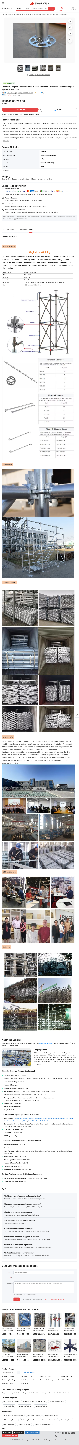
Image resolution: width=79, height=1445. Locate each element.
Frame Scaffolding (26, 1376)
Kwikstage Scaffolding (8, 1383)
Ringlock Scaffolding (8, 1376)
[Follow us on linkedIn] (56, 1435)
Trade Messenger (32, 1432)
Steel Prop (47, 1121)
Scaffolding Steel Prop (8, 1380)
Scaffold (25, 1118)
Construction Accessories (11, 1401)
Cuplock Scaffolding (64, 1380)
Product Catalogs (29, 1372)
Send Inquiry (20, 110)
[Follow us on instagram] (69, 1432)
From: (11, 1273)
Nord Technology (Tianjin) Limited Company (20, 93)
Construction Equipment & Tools (35, 14)
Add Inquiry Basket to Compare (39, 75)
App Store (7, 1432)
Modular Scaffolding (24, 1406)
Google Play (18, 1432)
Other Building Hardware (57, 1401)
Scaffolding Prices (66, 1420)
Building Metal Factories (51, 1415)
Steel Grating (24, 1383)
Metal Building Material (10, 1420)
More (3, 1428)
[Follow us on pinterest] (74, 1432)
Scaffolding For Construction (48, 1420)
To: (12, 1278)
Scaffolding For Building (28, 1420)
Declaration (60, 1440)
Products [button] (19, 8)
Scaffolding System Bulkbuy (42, 1424)
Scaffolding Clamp (21, 1121)
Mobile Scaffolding (61, 14)
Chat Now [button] (60, 110)
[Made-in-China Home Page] (39, 3)
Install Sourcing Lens (11, 1435)
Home (3, 14)
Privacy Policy (69, 1440)
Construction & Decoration (15, 14)
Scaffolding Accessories (28, 1380)
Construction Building (33, 1415)
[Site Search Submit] (51, 9)
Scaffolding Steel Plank (35, 1121)
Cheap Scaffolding (8, 1424)
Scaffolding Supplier (24, 1424)
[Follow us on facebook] (63, 1432)
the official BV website (46, 1043)
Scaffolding (50, 14)
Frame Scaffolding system (56, 1118)
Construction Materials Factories (13, 1415)
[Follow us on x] (66, 1432)
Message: (10, 1283)
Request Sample (34, 114)
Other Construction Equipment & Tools (34, 1401)
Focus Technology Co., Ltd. (26, 1440)
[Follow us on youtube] (72, 1432)
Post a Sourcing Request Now (55, 1299)
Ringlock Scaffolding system (38, 1118)
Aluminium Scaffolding (46, 1380)
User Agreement (50, 1440)
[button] (3, 3)
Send (16, 1299)
